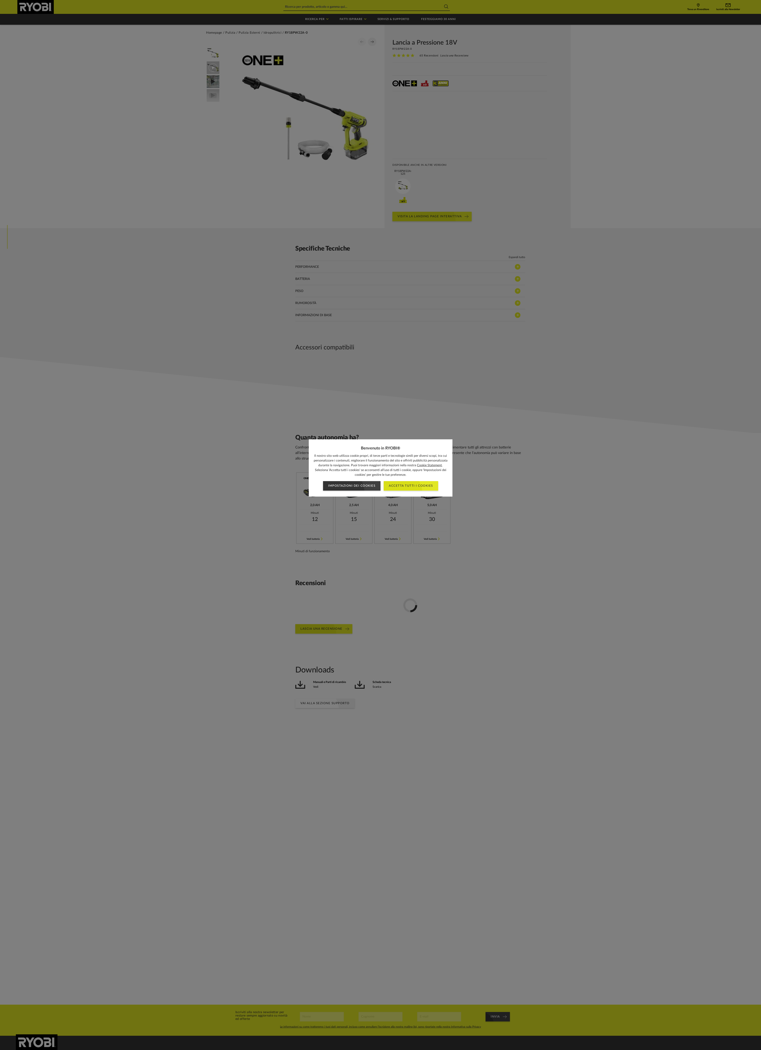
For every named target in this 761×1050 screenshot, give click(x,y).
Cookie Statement (429, 465)
